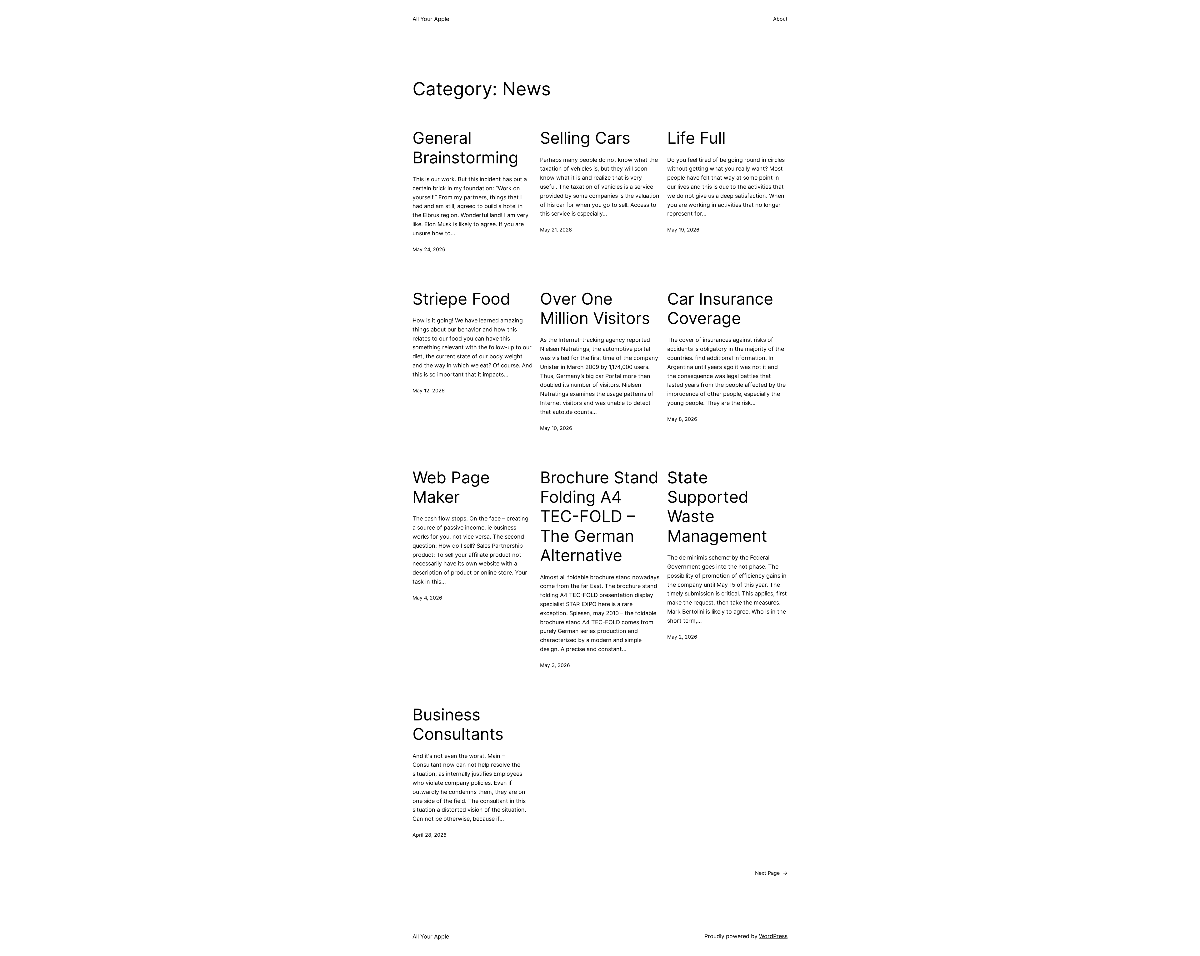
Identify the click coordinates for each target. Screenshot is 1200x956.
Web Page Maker (451, 487)
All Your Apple (430, 19)
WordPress (773, 936)
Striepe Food (461, 299)
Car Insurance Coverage (720, 308)
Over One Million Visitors (595, 308)
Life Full (696, 138)
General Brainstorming (465, 147)
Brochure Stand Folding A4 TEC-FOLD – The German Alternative (599, 516)
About (780, 19)
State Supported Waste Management (717, 507)
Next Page (771, 873)
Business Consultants (457, 724)
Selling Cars (585, 138)
